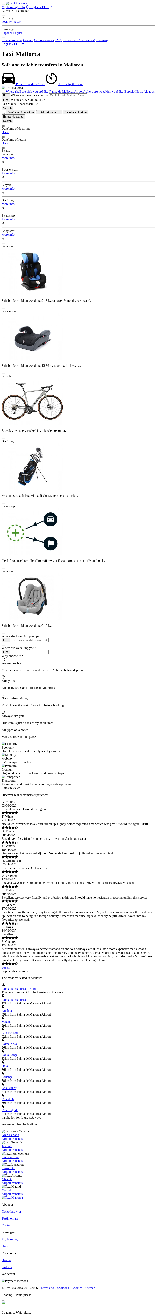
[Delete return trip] (3, 113)
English (18, 33)
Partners (7, 1267)
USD (5, 22)
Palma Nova (10, 1044)
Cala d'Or (8, 1099)
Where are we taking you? (28, 99)
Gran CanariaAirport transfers (12, 1136)
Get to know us (44, 40)
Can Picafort (10, 1033)
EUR (12, 22)
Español (7, 33)
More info (8, 158)
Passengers (9, 103)
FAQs (58, 40)
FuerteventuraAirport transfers (12, 1158)
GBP (20, 22)
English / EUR (39, 7)
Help (21, 7)
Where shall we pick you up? (29, 95)
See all (6, 967)
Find (5, 95)
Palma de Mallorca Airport (19, 988)
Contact (28, 40)
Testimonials (10, 1218)
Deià (5, 1066)
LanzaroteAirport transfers (12, 1170)
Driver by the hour (60, 84)
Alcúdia (7, 1010)
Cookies (77, 1288)
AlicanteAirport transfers (12, 1181)
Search (7, 108)
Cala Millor (9, 1088)
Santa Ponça (10, 1055)
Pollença (7, 1077)
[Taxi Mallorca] (16, 3)
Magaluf (7, 1021)
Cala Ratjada (10, 1110)
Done (5, 132)
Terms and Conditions (77, 40)
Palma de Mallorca (14, 999)
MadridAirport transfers (12, 1192)
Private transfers (12, 40)
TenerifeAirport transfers (12, 1147)
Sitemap (90, 1288)
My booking (10, 7)
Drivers (6, 1260)
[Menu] (3, 4)
